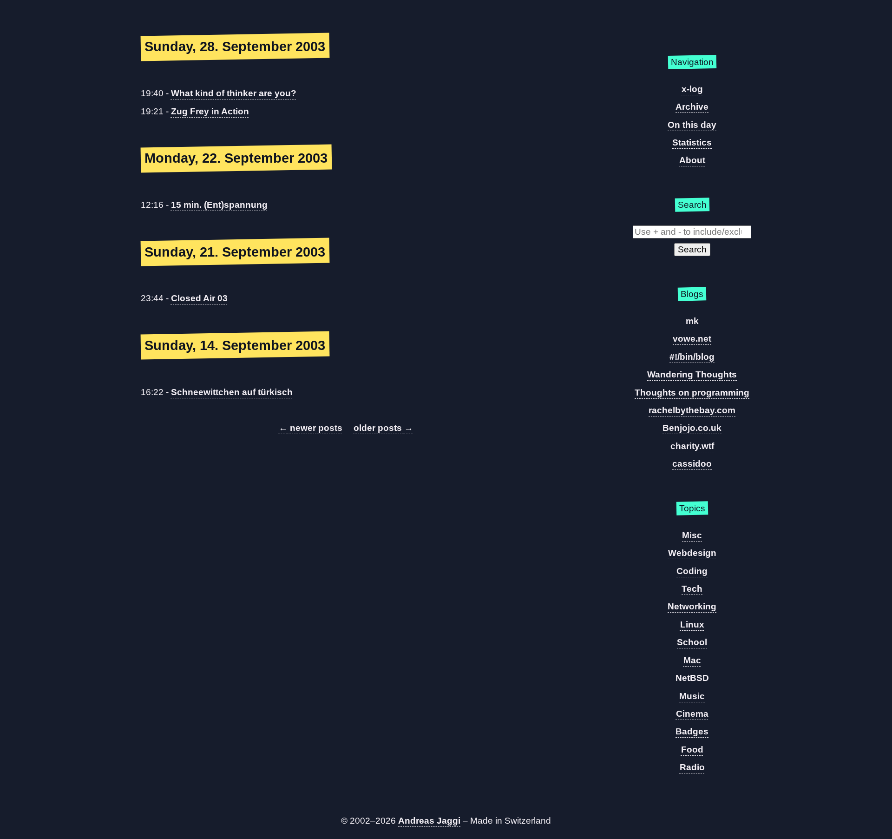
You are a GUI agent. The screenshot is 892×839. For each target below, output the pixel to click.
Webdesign (692, 553)
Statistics (692, 142)
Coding (692, 571)
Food (692, 749)
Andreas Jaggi (429, 821)
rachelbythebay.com (692, 410)
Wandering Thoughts (692, 374)
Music (692, 696)
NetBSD (692, 678)
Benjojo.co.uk (691, 428)
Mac (692, 660)
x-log (692, 89)
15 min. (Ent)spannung (219, 205)
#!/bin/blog (692, 357)
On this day (692, 125)
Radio (692, 767)
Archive (692, 107)
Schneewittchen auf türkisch (232, 392)
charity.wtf (692, 446)
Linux (692, 624)
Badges (692, 731)
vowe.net (692, 339)
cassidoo (692, 464)
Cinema (692, 714)
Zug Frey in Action (210, 111)
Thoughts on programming (692, 392)
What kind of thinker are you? (233, 93)
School (692, 642)
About (692, 160)
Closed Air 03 (199, 298)
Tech (692, 589)
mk (692, 321)
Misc (692, 535)
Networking (692, 606)
